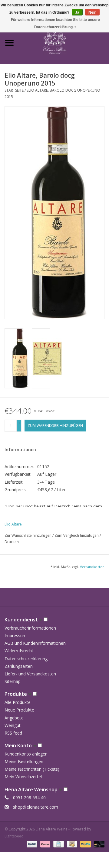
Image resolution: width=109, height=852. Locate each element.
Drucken (12, 541)
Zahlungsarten (19, 666)
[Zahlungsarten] (31, 843)
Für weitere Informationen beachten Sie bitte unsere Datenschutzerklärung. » (55, 23)
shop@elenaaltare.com (35, 807)
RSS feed (13, 733)
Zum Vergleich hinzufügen (77, 535)
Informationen (20, 449)
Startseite (14, 90)
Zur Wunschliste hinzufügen (28, 535)
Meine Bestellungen (24, 761)
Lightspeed (14, 836)
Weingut (13, 725)
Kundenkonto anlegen (26, 754)
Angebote (14, 718)
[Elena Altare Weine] (64, 42)
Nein (92, 12)
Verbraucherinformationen (30, 628)
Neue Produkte (19, 710)
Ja (77, 12)
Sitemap (13, 681)
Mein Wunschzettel (23, 776)
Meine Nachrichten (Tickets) (32, 769)
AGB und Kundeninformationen (35, 643)
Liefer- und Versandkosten (30, 674)
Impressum (16, 635)
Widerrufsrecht (19, 651)
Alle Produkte (18, 702)
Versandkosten (92, 566)
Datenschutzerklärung (26, 658)
